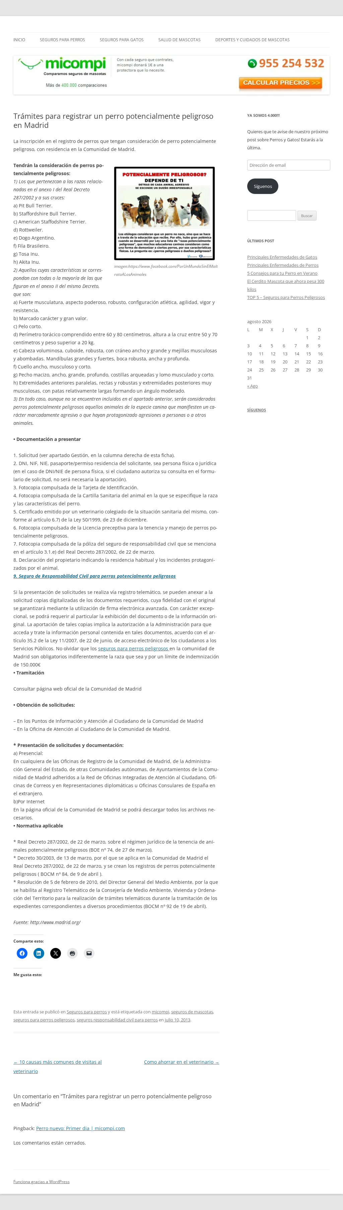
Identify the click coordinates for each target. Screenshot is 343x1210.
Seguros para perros (62, 40)
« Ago (252, 386)
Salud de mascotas (179, 40)
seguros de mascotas (192, 1012)
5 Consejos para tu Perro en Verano (282, 273)
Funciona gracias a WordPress (41, 1181)
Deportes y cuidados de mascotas (252, 40)
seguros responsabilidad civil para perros (117, 1020)
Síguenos (263, 186)
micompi (160, 1012)
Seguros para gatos (122, 40)
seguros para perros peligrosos (133, 648)
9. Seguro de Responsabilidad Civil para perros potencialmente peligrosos (94, 576)
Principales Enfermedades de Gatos (282, 257)
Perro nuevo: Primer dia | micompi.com (80, 1128)
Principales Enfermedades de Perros (283, 265)
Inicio (19, 40)
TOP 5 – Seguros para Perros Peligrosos (286, 297)
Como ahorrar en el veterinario (181, 1062)
